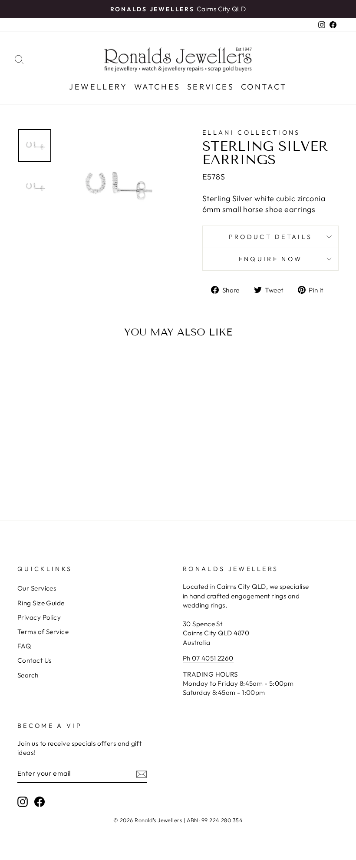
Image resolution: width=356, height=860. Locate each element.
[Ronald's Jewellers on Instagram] (22, 801)
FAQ (24, 646)
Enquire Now (271, 259)
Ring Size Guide (41, 603)
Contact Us (34, 660)
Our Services (36, 588)
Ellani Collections (251, 132)
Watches (157, 87)
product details (271, 237)
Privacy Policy (39, 617)
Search (28, 675)
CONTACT (264, 87)
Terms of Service (43, 632)
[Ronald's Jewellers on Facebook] (39, 801)
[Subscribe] (141, 774)
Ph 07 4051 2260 (208, 658)
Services (210, 87)
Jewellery (98, 87)
